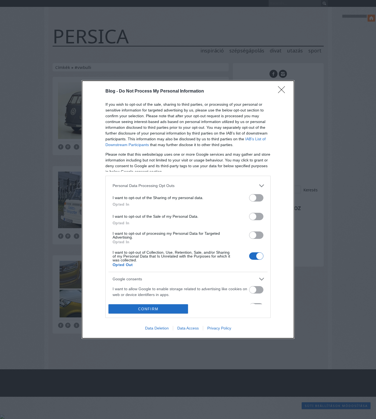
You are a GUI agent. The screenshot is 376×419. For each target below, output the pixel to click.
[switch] (256, 198)
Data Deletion (157, 328)
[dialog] (188, 210)
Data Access (188, 328)
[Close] (283, 91)
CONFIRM (148, 309)
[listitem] (188, 186)
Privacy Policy (219, 328)
